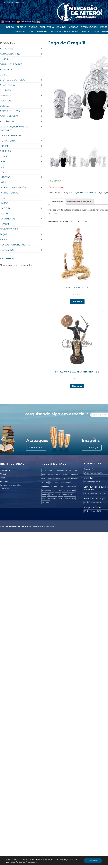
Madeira (5, 208)
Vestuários (7, 250)
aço (76, 471)
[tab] (58, 202)
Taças (3, 234)
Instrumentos (9, 192)
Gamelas (20, 31)
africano (51, 471)
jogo (105, 192)
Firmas (4, 146)
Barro (10, 27)
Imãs (3, 182)
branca (50, 474)
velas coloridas (70, 498)
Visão (2, 477)
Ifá (2, 172)
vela (43, 498)
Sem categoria (9, 229)
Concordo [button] (93, 860)
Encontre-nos (37, 21)
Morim (4, 213)
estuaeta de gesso (54, 478)
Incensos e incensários (64, 31)
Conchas (5, 100)
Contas (73, 27)
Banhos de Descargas (94, 498)
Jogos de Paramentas (85, 192)
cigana (58, 474)
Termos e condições (10, 485)
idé (2, 166)
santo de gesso (68, 494)
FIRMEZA (61, 490)
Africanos (6, 48)
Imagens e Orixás (92, 507)
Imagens (42, 31)
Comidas (61, 27)
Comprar (77, 386)
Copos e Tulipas (10, 111)
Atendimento (21, 21)
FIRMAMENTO (72, 486)
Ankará (5, 59)
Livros (85, 31)
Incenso (45, 494)
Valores (4, 481)
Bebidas (21, 27)
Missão (3, 474)
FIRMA (62, 486)
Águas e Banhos (10, 54)
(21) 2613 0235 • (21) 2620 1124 (14, 2)
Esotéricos (7, 121)
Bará (44, 474)
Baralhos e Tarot (11, 64)
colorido (65, 474)
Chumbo (5, 90)
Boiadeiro (6, 69)
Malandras (88, 478)
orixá (52, 494)
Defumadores (89, 27)
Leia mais (77, 301)
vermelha (45, 502)
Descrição (57, 201)
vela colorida (52, 498)
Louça (95, 31)
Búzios (33, 27)
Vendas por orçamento (15, 244)
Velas (3, 239)
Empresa (8, 21)
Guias (31, 31)
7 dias (44, 471)
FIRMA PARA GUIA (48, 490)
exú (64, 478)
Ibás (2, 161)
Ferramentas (8, 140)
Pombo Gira (89, 469)
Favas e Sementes (10, 135)
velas (60, 498)
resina (58, 494)
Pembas (5, 224)
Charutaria (47, 27)
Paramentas (7, 218)
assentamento (62, 471)
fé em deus (71, 490)
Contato (4, 488)
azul (71, 471)
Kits (2, 198)
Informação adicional (79, 201)
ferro (55, 486)
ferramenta (54, 482)
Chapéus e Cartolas (12, 80)
